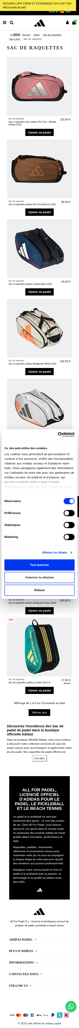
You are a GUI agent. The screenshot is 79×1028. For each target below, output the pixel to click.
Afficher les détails (54, 552)
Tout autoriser (39, 564)
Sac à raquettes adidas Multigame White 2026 (32, 363)
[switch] (69, 513)
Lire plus (39, 758)
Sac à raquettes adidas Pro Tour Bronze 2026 (32, 204)
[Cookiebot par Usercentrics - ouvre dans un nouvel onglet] (58, 434)
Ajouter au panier (39, 132)
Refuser (39, 590)
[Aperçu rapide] (69, 69)
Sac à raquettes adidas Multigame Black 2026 (32, 603)
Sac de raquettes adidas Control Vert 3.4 (29, 682)
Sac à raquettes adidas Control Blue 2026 (30, 284)
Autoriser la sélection (39, 577)
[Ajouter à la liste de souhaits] (69, 63)
